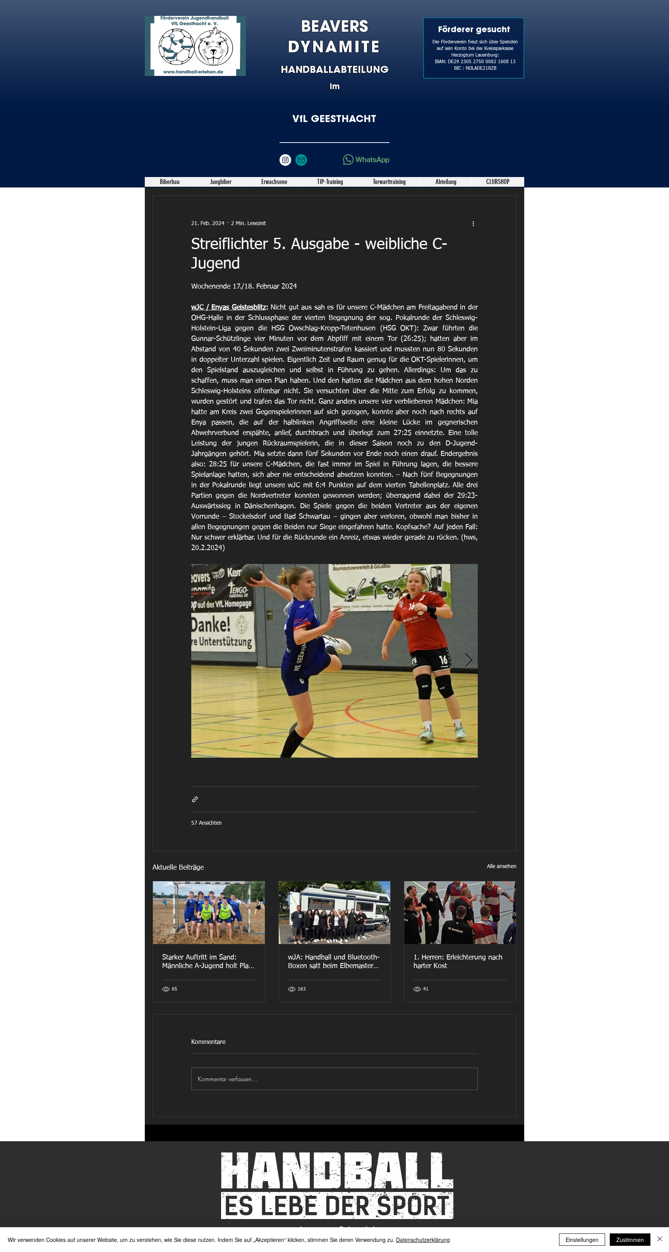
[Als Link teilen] (195, 799)
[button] (220, 182)
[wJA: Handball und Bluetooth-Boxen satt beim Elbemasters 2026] (335, 912)
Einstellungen (582, 1239)
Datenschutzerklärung (423, 1239)
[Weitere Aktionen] (473, 223)
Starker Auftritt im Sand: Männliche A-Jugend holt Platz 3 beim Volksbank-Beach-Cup (208, 962)
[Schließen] (659, 1239)
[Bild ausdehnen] (334, 661)
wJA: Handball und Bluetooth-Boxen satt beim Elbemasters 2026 (334, 962)
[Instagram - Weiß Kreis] (285, 160)
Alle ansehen (501, 866)
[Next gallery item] (468, 661)
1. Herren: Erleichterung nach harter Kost (458, 962)
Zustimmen (630, 1239)
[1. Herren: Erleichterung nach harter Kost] (460, 912)
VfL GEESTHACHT (334, 118)
